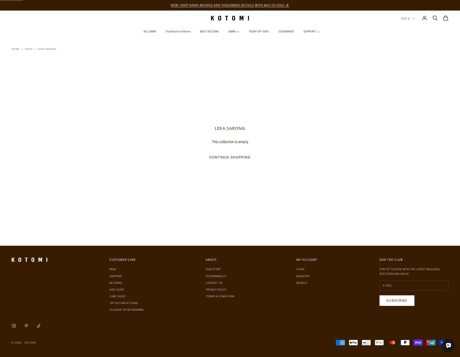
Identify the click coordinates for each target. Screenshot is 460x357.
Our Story (213, 269)
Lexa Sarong (46, 49)
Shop (28, 49)
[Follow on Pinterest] (26, 325)
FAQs (112, 269)
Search (301, 283)
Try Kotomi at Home (123, 303)
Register (302, 276)
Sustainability (216, 276)
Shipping (115, 276)
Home (15, 49)
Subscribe (397, 300)
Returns (115, 283)
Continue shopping (230, 157)
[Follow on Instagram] (14, 325)
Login (300, 269)
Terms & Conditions (220, 296)
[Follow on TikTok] (38, 325)
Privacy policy (216, 289)
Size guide (116, 289)
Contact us (214, 283)
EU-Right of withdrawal (126, 309)
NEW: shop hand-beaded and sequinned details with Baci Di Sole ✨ (230, 5)
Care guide (117, 296)
